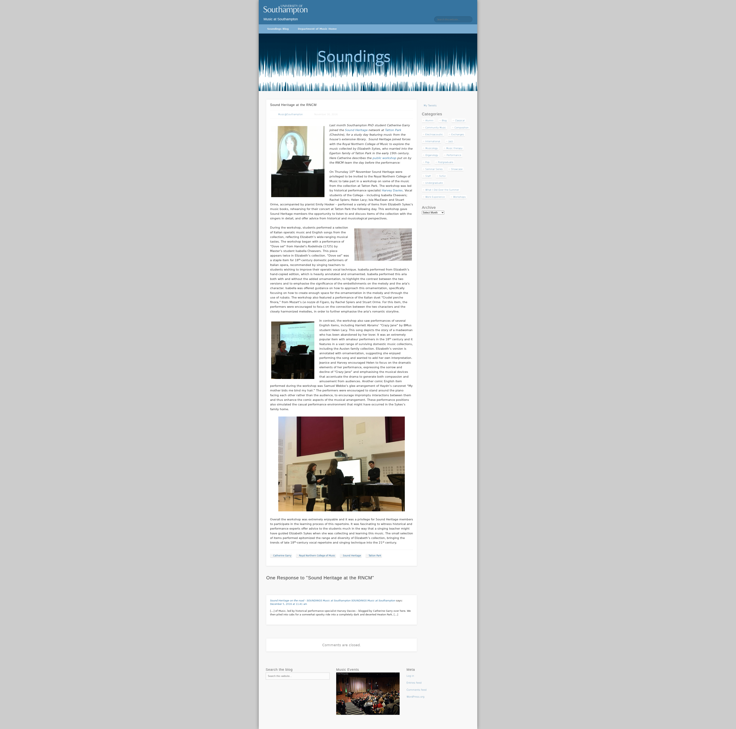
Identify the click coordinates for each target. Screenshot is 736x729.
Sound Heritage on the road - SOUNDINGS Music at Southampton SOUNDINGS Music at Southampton (332, 600)
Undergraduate (434, 183)
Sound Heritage (357, 130)
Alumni (429, 120)
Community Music (435, 127)
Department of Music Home (317, 28)
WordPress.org (415, 696)
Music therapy (454, 148)
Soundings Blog (278, 28)
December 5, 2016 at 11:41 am (288, 604)
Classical (460, 120)
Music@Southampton (290, 114)
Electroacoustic (434, 134)
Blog (444, 120)
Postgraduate (445, 162)
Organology (431, 155)
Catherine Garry (282, 555)
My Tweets (430, 105)
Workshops (459, 197)
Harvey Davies (392, 190)
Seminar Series (434, 169)
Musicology (431, 148)
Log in (410, 675)
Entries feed (414, 682)
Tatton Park (393, 130)
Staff (428, 176)
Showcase (456, 169)
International (432, 141)
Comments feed (416, 689)
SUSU (442, 176)
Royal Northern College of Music (317, 555)
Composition (461, 127)
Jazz (451, 141)
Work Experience (435, 197)
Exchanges (457, 134)
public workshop (385, 158)
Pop (427, 162)
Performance (454, 155)
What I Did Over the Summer (442, 190)
